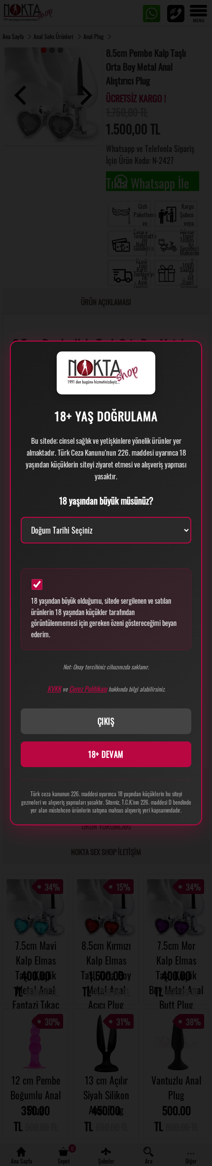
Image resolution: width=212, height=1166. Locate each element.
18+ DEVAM (106, 754)
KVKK (54, 688)
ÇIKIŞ (106, 721)
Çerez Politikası (88, 688)
